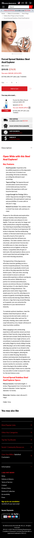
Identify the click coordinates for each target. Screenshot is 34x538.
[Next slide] (29, 107)
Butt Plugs (25, 13)
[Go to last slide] (4, 107)
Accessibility (6, 494)
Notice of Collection (8, 491)
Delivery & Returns (8, 479)
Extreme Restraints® (23, 531)
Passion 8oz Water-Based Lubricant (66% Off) (20, 101)
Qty (3, 82)
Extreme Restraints (13, 525)
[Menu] (3, 7)
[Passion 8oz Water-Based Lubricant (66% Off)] (6, 104)
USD (19, 2)
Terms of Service (7, 482)
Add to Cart (14, 88)
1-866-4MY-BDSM (8, 472)
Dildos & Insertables (14, 13)
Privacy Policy (6, 488)
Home (3, 13)
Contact (4, 485)
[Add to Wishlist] (30, 89)
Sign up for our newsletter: (11, 501)
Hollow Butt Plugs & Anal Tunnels (14, 16)
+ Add (6, 110)
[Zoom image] (17, 36)
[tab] (12, 53)
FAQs (3, 476)
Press (3, 497)
